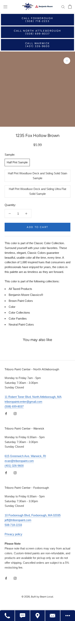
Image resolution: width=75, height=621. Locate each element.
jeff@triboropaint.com (18, 520)
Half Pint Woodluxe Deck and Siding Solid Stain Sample (37, 176)
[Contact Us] (52, 615)
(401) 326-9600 (14, 465)
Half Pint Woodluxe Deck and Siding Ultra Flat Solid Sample (37, 191)
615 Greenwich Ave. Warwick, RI (25, 456)
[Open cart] (70, 6)
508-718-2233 (13, 524)
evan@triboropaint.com (19, 460)
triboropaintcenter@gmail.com (23, 401)
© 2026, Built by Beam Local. (38, 596)
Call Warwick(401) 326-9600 (37, 45)
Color (12, 306)
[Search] (63, 6)
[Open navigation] (5, 6)
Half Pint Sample (17, 162)
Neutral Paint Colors (21, 324)
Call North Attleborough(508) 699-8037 (37, 32)
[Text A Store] (22, 615)
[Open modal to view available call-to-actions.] (67, 615)
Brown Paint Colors (21, 300)
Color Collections (19, 312)
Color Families (18, 318)
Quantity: (10, 205)
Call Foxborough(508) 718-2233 (37, 20)
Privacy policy (13, 534)
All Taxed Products (20, 288)
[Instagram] (15, 413)
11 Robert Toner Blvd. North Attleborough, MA (33, 396)
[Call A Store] (7, 615)
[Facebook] (6, 413)
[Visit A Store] (37, 615)
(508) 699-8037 (14, 406)
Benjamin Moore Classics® (26, 294)
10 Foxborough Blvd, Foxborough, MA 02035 (33, 515)
